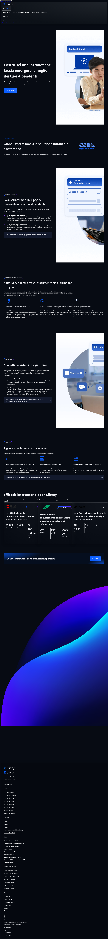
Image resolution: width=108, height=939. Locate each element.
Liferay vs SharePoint (10, 798)
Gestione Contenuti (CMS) (11, 841)
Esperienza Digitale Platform (11, 846)
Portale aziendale (9, 885)
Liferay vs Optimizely (10, 795)
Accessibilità (7, 927)
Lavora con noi (8, 899)
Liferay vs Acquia (9, 807)
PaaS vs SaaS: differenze (11, 873)
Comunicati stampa (9, 902)
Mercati (6, 827)
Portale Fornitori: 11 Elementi (12, 851)
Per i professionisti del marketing (13, 830)
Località (6, 908)
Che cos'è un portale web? (11, 876)
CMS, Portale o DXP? (10, 870)
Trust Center (7, 905)
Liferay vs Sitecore (9, 801)
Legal (5, 930)
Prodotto (6, 817)
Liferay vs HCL (8, 810)
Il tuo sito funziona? (9, 879)
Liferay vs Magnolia (9, 804)
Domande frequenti (9, 888)
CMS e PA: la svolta (9, 882)
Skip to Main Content (6, 1)
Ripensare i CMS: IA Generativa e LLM (14, 860)
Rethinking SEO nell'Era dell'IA (12, 857)
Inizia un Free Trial (9, 813)
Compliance (7, 932)
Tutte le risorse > (8, 862)
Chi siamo (7, 896)
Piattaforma (7, 821)
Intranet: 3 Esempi (9, 854)
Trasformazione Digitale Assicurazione (14, 843)
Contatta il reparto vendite (8, 22)
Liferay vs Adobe (9, 792)
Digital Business (8, 849)
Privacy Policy (8, 935)
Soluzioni (6, 824)
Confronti (6, 788)
